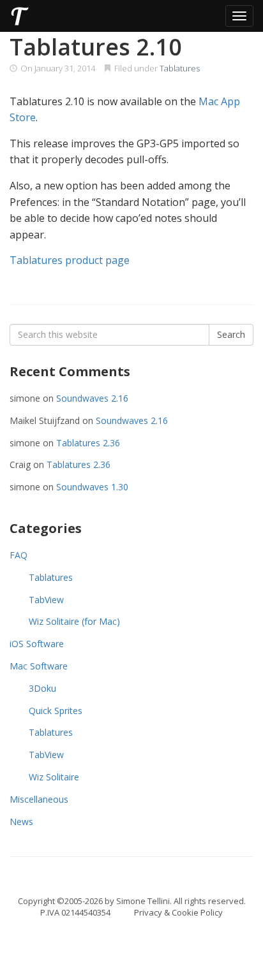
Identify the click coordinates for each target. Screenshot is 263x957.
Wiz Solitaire (54, 777)
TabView (46, 600)
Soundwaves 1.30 (92, 487)
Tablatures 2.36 (88, 443)
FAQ (18, 555)
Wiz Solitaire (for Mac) (74, 621)
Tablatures (180, 68)
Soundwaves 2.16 (92, 398)
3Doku (42, 688)
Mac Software (39, 666)
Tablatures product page (70, 260)
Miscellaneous (39, 799)
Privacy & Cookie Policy (178, 912)
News (21, 821)
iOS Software (37, 644)
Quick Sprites (55, 711)
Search (231, 334)
